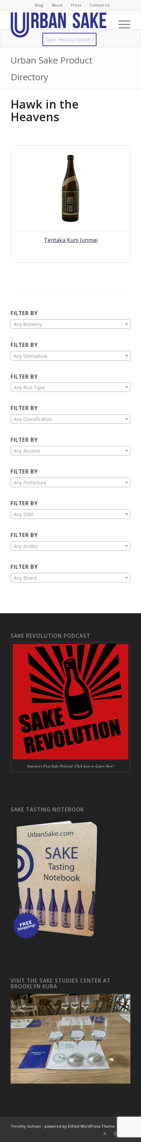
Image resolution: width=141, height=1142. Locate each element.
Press (76, 5)
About (57, 5)
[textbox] (70, 324)
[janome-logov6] (58, 24)
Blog (39, 5)
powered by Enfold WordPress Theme (79, 1126)
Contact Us (100, 5)
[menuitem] (39, 5)
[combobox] (70, 324)
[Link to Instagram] (115, 1133)
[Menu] (121, 24)
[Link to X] (105, 1133)
